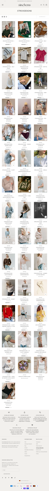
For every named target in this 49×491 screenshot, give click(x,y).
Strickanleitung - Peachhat (24, 119)
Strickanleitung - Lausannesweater (24, 222)
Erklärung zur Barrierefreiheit (41, 451)
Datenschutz (38, 449)
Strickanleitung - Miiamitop (40, 377)
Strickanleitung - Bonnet (8, 299)
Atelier (26, 451)
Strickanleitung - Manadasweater (24, 274)
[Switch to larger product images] (2, 16)
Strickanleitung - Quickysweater (8, 274)
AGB (37, 443)
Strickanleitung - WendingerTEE (24, 67)
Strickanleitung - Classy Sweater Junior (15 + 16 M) (8, 325)
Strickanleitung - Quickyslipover (8, 93)
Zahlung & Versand (28, 443)
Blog (25, 445)
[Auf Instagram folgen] (5, 477)
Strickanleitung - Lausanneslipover (40, 196)
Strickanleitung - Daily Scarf (40, 41)
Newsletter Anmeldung (29, 449)
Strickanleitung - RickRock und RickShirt (40, 351)
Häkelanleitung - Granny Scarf (24, 145)
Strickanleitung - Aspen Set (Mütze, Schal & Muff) (8, 377)
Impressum (38, 441)
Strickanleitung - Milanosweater (24, 300)
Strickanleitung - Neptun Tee (40, 67)
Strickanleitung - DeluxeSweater (24, 93)
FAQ (25, 441)
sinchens (8, 39)
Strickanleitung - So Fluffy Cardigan (24, 351)
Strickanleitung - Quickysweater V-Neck (8, 196)
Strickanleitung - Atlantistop (8, 403)
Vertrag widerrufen (39, 447)
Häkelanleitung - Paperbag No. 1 (8, 351)
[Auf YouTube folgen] (11, 477)
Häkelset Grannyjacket (24, 376)
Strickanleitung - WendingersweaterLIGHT (24, 170)
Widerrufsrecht (39, 445)
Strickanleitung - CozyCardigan (40, 248)
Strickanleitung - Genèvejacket (8, 222)
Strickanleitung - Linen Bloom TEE (40, 93)
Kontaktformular (41, 419)
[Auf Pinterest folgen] (8, 477)
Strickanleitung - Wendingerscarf (40, 300)
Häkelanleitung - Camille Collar (40, 170)
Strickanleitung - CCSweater (24, 248)
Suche (26, 453)
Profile (37, 453)
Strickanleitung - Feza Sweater (40, 119)
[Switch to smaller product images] (4, 16)
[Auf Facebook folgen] (2, 477)
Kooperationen (27, 455)
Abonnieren (7, 473)
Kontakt (26, 447)
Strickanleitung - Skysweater (8, 248)
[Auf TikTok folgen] (15, 477)
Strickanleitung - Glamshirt (40, 145)
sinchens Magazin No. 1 (8, 40)
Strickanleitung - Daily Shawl (8, 67)
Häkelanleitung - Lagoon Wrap (40, 222)
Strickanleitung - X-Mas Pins (24, 196)
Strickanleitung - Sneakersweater (24, 325)
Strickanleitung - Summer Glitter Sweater (40, 274)
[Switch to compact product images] (6, 16)
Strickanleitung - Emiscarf (8, 119)
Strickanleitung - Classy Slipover (8, 170)
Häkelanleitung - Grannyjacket (8, 145)
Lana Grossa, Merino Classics (40, 325)
